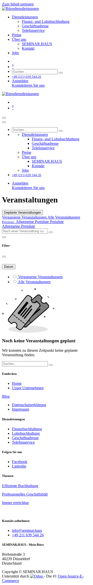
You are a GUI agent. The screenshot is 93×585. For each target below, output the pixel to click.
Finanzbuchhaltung (27, 429)
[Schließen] (4, 122)
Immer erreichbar (15, 503)
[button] (33, 222)
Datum (8, 267)
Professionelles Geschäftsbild (25, 494)
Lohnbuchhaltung (26, 433)
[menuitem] (25, 17)
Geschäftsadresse (25, 438)
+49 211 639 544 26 (28, 535)
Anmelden (20, 81)
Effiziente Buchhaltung (20, 486)
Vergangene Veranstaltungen (24, 217)
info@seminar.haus (27, 530)
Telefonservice (23, 442)
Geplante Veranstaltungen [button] (22, 212)
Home (17, 383)
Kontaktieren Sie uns (28, 85)
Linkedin (19, 466)
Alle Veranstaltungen (63, 217)
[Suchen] (61, 73)
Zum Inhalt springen (18, 4)
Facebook (19, 462)
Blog (6, 396)
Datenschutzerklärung (29, 405)
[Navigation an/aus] (4, 117)
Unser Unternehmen (28, 388)
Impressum (20, 409)
